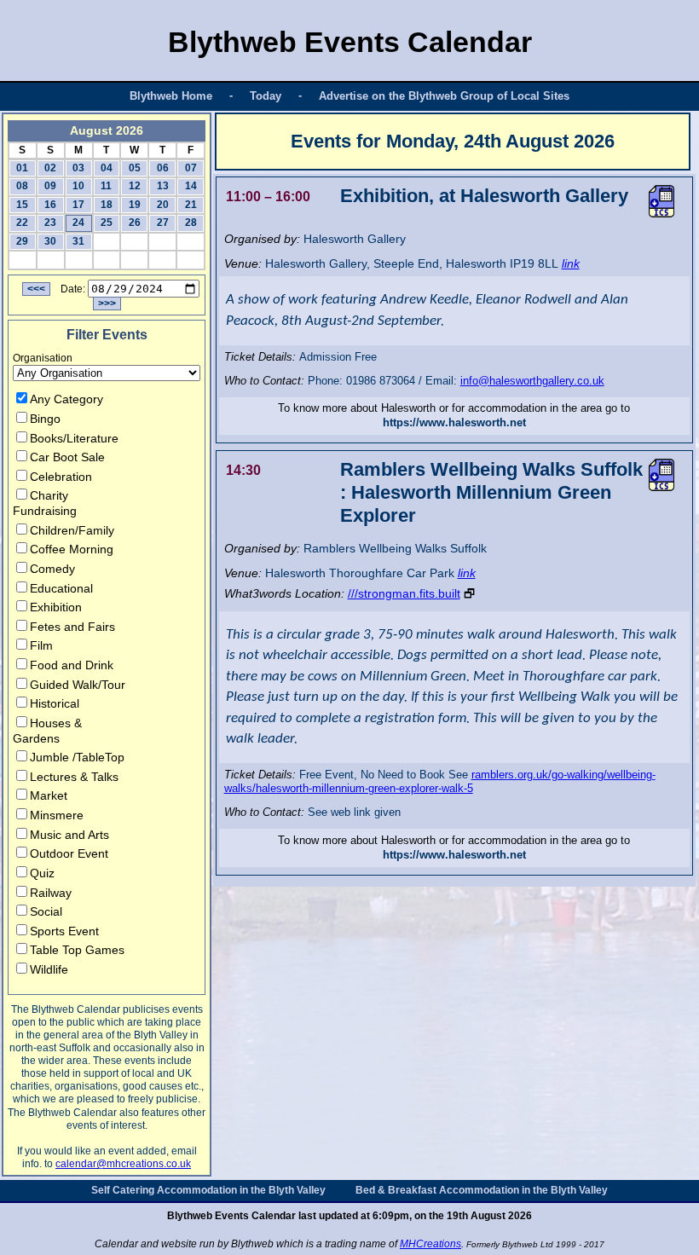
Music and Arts (69, 834)
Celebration (61, 476)
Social (46, 911)
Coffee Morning (71, 549)
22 (22, 222)
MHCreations (430, 1244)
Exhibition (56, 607)
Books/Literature (74, 438)
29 (22, 241)
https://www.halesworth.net (454, 422)
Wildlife (49, 969)
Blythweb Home (171, 96)
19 (135, 205)
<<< (36, 289)
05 (135, 168)
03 (78, 168)
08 (22, 186)
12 (135, 186)
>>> (107, 303)
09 (50, 186)
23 (50, 222)
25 (107, 222)
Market (48, 795)
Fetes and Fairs (72, 626)
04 (107, 168)
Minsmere (57, 815)
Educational (61, 588)
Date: (73, 289)
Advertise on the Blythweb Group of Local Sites (444, 96)
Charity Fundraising (45, 503)
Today (265, 96)
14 (191, 186)
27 (163, 222)
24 (78, 222)
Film (41, 645)
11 (106, 186)
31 (78, 241)
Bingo (45, 418)
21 (191, 205)
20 (163, 205)
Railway (51, 892)
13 (163, 186)
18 (107, 205)
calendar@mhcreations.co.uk (123, 1164)
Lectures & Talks (74, 777)
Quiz (42, 873)
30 (50, 241)
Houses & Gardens (47, 730)
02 (50, 168)
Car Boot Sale (67, 457)
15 (22, 205)
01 (22, 168)
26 (135, 222)
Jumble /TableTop (77, 757)
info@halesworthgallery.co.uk (532, 380)
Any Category (66, 399)
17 (78, 205)
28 (191, 222)
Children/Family (72, 530)
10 (78, 186)
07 (191, 168)
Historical (54, 703)
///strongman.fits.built (404, 593)
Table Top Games (77, 950)
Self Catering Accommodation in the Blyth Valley (208, 1190)
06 (163, 168)
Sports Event (64, 931)
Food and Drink (71, 665)
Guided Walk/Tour (77, 684)
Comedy (52, 568)
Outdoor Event (69, 853)
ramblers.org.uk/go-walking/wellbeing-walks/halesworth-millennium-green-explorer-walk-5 (440, 781)
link (571, 263)
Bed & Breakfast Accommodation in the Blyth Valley (481, 1190)
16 (50, 205)
